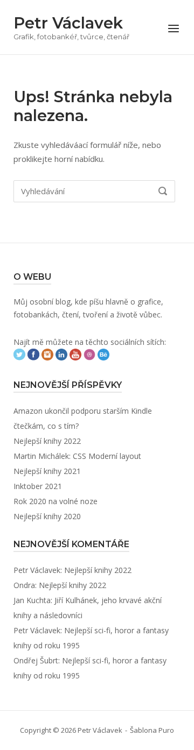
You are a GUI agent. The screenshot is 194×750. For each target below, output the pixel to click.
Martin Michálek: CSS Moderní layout (77, 456)
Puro (166, 730)
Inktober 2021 (37, 486)
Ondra (24, 585)
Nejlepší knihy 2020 (47, 516)
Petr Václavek (68, 22)
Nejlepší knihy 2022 (47, 441)
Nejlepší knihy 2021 (47, 471)
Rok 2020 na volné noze (55, 501)
